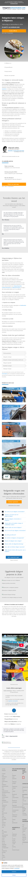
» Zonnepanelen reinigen (15, 810)
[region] (14, 869)
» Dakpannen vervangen (14, 815)
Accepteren (14, 871)
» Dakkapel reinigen (14, 781)
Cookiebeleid (16, 868)
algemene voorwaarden (13, 701)
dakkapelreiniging (16, 287)
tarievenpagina (4, 373)
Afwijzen (14, 875)
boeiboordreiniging (6, 287)
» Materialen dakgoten (14, 834)
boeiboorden (23, 305)
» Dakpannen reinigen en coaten (14, 788)
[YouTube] (23, 777)
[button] (14, 511)
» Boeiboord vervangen (14, 800)
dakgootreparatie (18, 286)
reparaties (4, 89)
